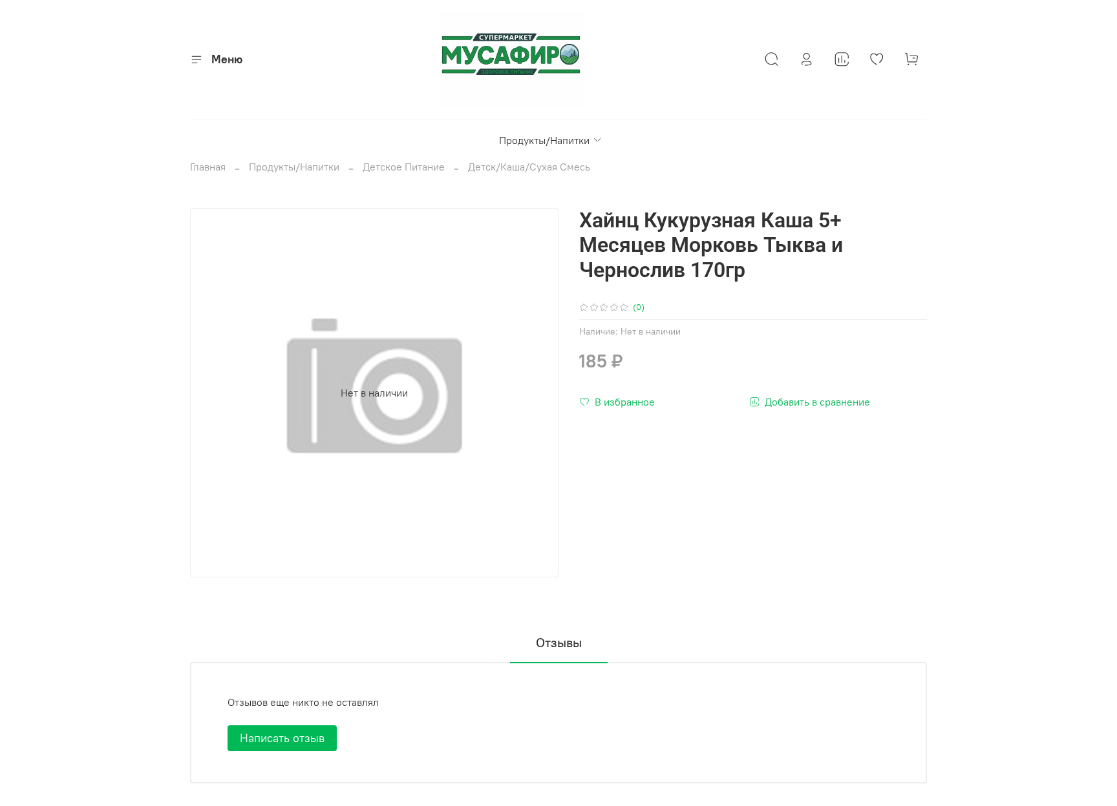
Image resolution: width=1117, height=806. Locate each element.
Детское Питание (404, 166)
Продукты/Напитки (544, 140)
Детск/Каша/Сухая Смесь (529, 166)
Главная (208, 166)
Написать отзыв (282, 737)
